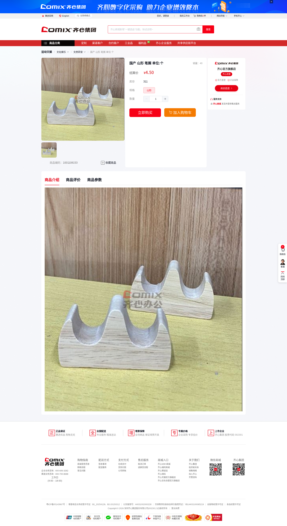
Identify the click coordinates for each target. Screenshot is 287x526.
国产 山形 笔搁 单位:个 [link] (102, 52)
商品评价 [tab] (73, 180)
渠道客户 (97, 43)
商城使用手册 (83, 464)
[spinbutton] (155, 99)
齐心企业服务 (164, 43)
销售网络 (193, 471)
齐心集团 (193, 464)
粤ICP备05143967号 (55, 504)
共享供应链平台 (186, 43)
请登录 (166, 16)
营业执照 (175, 508)
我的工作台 (185, 16)
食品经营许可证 (234, 504)
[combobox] (155, 29)
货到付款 (122, 467)
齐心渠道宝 (163, 471)
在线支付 (122, 464)
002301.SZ (154, 508)
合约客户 (113, 43)
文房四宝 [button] (78, 52)
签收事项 (102, 464)
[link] (46, 51)
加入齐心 (193, 474)
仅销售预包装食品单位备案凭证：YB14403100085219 (179, 504)
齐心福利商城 (164, 467)
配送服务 (102, 467)
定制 (84, 43)
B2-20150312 (113, 504)
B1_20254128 (98, 504)
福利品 (142, 43)
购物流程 (81, 467)
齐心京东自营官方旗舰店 (169, 481)
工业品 (129, 43)
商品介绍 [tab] (52, 180)
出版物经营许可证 (215, 504)
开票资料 (193, 477)
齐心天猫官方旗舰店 (167, 477)
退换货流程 (143, 467)
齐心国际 (162, 474)
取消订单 (142, 464)
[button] (146, 99)
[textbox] (155, 29)
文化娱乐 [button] (61, 52)
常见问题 (81, 471)
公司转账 (122, 471)
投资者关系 (194, 467)
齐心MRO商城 (164, 464)
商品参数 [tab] (94, 180)
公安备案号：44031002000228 (137, 504)
